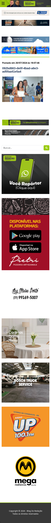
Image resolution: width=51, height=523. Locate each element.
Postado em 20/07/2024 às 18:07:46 (20, 62)
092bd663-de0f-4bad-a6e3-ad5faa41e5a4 (20, 70)
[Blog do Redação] (25, 3)
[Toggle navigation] (3, 3)
